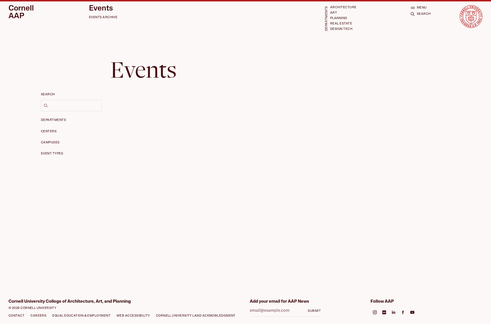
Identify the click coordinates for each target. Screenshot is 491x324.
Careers (38, 315)
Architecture (343, 7)
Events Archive (103, 17)
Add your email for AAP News (279, 302)
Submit (314, 311)
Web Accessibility (133, 315)
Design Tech (341, 29)
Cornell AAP (21, 12)
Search (48, 94)
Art (333, 13)
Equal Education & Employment (81, 315)
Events (101, 9)
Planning (338, 18)
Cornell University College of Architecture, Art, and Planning (70, 302)
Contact (16, 315)
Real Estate (341, 23)
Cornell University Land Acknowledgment (196, 315)
